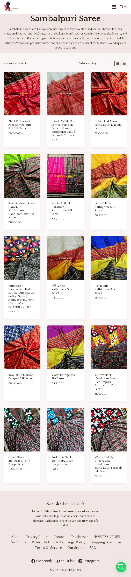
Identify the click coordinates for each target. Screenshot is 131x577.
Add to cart (16, 142)
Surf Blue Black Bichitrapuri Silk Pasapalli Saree (62, 461)
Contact (60, 537)
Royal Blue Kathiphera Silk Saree (105, 289)
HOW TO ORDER (106, 537)
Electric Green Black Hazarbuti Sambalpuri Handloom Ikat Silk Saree (21, 210)
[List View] (124, 63)
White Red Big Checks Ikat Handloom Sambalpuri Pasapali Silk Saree (108, 464)
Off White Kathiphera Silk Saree (62, 289)
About (16, 537)
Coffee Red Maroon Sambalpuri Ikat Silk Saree (108, 125)
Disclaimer (79, 537)
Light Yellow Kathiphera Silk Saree (105, 207)
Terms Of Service (48, 548)
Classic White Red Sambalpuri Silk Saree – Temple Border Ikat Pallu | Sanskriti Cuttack (63, 128)
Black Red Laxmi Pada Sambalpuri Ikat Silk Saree (19, 125)
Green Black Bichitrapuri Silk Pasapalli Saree (19, 461)
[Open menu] (114, 6)
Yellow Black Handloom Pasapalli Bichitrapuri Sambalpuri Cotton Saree (108, 382)
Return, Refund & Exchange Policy (58, 542)
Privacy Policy (37, 537)
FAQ (93, 548)
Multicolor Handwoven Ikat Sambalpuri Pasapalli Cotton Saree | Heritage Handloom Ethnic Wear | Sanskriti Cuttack (22, 296)
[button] (121, 567)
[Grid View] (117, 63)
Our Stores (18, 542)
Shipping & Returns (106, 542)
